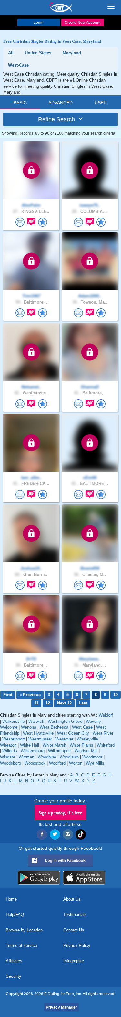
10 (115, 694)
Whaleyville (87, 739)
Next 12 (64, 703)
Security (13, 976)
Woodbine (47, 757)
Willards (9, 751)
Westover (64, 739)
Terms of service (21, 945)
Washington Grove (65, 721)
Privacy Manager (61, 1007)
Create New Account (82, 22)
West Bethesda (54, 727)
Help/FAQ (15, 914)
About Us (72, 899)
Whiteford (106, 745)
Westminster (40, 739)
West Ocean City (73, 733)
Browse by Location (24, 930)
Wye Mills (95, 763)
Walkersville (13, 721)
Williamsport (59, 751)
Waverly (93, 721)
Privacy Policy (76, 945)
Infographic (73, 960)
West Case (82, 727)
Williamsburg (33, 751)
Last (83, 703)
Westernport (13, 739)
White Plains (81, 745)
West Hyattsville (38, 733)
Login (39, 22)
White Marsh (54, 745)
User (101, 102)
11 (36, 703)
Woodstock (35, 763)
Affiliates (14, 960)
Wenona (28, 727)
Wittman (26, 757)
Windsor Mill (86, 751)
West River (103, 733)
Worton (75, 763)
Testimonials (75, 914)
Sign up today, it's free (60, 812)
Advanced (60, 102)
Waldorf (106, 715)
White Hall (29, 745)
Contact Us (73, 930)
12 (47, 703)
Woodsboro (10, 763)
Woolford (57, 763)
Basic (20, 102)
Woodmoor (92, 757)
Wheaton (8, 745)
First (7, 694)
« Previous (30, 694)
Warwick (36, 721)
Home (11, 899)
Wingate (7, 757)
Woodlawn (69, 757)
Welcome (8, 727)
